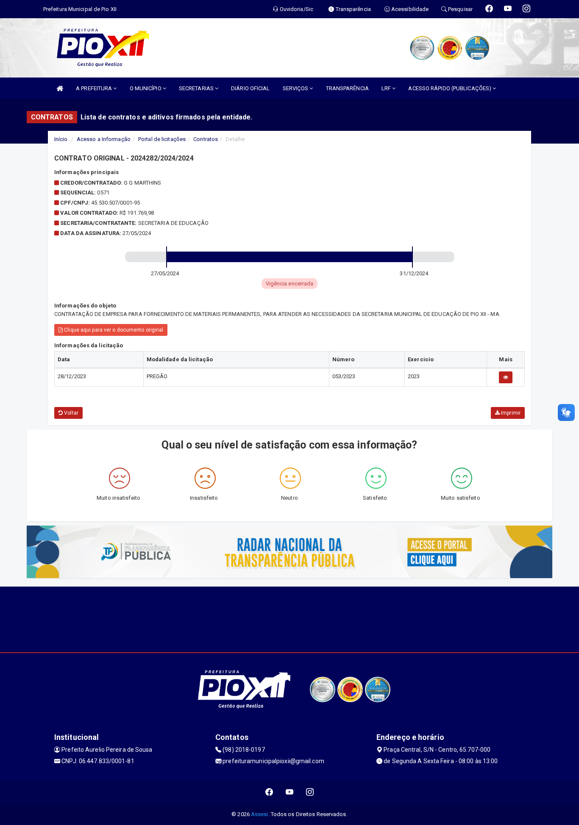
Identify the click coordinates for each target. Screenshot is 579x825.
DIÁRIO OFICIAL (250, 88)
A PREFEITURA (94, 88)
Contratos (205, 139)
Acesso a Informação (104, 139)
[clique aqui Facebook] (269, 792)
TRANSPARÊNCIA (347, 88)
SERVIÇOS (296, 88)
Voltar (70, 413)
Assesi (259, 814)
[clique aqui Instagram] (310, 792)
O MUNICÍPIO (146, 88)
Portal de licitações (162, 139)
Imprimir (510, 413)
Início (61, 139)
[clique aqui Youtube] (289, 792)
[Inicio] (59, 88)
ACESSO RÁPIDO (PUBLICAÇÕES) (450, 88)
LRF (386, 88)
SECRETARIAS (197, 88)
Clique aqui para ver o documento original (113, 330)
